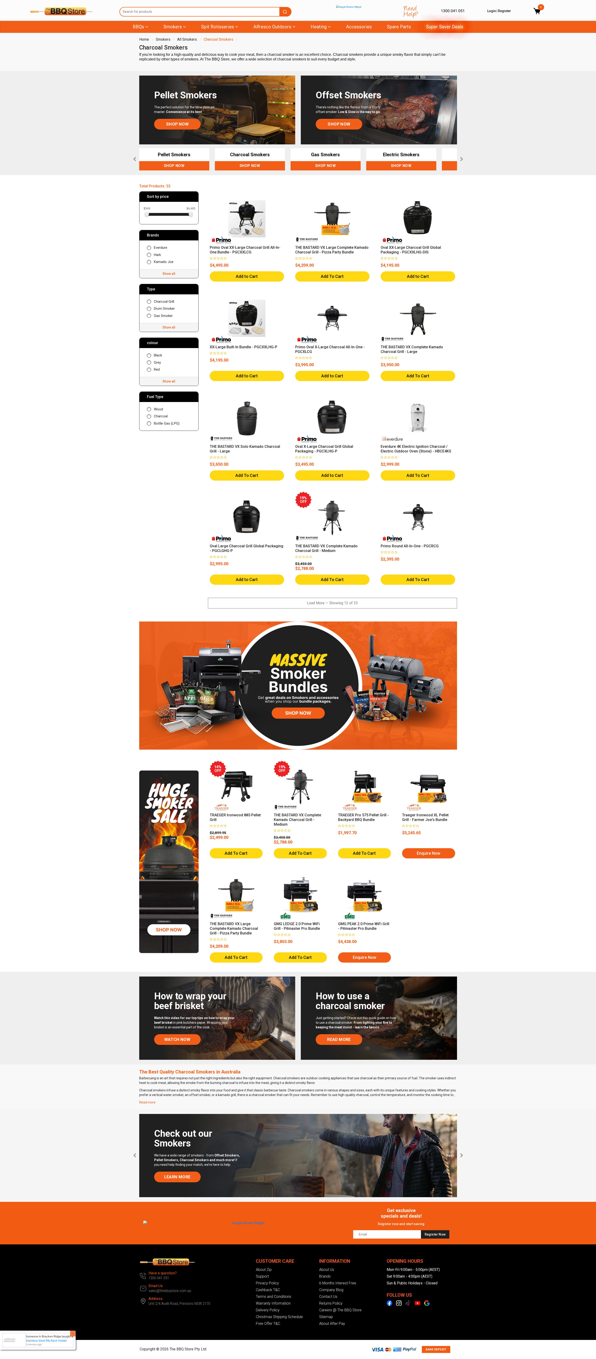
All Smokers (187, 39)
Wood (158, 409)
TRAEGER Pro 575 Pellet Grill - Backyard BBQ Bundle (363, 817)
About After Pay (332, 1323)
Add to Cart (247, 276)
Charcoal (161, 416)
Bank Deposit (436, 1349)
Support (262, 1276)
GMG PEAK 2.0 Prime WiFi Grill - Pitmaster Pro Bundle (363, 926)
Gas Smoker (163, 316)
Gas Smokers (325, 154)
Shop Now (174, 165)
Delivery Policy (268, 1310)
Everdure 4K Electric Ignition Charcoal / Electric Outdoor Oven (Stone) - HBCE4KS (416, 448)
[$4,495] (191, 214)
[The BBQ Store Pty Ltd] (71, 11)
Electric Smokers (401, 154)
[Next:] (461, 1155)
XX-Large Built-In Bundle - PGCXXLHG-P (243, 347)
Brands (325, 1276)
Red (157, 369)
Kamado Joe (163, 262)
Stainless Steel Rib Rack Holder (41, 1340)
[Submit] (285, 12)
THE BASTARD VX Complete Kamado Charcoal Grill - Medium (326, 548)
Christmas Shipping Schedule (279, 1317)
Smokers (163, 39)
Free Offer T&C (268, 1323)
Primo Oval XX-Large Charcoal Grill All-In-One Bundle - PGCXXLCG (245, 249)
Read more (147, 1102)
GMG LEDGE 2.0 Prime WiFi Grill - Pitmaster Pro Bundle (297, 926)
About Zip (264, 1269)
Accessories (359, 27)
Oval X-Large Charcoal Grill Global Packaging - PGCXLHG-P (324, 448)
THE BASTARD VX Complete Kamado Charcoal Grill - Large (412, 349)
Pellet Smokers (174, 154)
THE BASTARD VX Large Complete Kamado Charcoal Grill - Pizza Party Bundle (332, 249)
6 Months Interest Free (337, 1283)
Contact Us (328, 1296)
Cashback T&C (268, 1290)
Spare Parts (399, 27)
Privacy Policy (267, 1283)
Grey (157, 362)
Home (144, 39)
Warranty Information (273, 1303)
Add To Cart (332, 276)
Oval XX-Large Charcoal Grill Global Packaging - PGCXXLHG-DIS (411, 249)
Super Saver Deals (444, 27)
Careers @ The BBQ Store (340, 1310)
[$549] (147, 214)
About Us (326, 1269)
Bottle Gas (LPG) (166, 423)
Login (491, 11)
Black (158, 355)
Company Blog (331, 1290)
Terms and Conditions (273, 1296)
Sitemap (326, 1317)
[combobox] (205, 12)
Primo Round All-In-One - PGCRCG (410, 546)
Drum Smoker (164, 308)
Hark (157, 255)
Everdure (160, 248)
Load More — (332, 603)
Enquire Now (428, 853)
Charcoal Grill (164, 301)
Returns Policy (330, 1303)
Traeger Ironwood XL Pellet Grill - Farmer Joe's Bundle (425, 817)
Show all (169, 274)
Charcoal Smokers (218, 39)
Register (504, 11)
